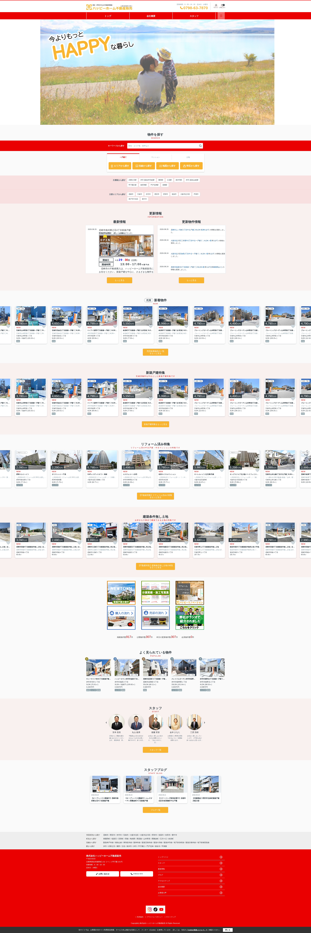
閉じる (227, 930)
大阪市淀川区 (185, 194)
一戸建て (123, 157)
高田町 (121, 839)
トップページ (163, 857)
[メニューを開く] (221, 15)
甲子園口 (141, 846)
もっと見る (119, 280)
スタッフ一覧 (155, 750)
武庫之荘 (111, 846)
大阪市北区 (134, 835)
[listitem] (102, 325)
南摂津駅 (143, 185)
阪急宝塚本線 (147, 842)
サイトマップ (171, 917)
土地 (188, 157)
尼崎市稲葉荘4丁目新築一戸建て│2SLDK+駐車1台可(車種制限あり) (196, 267)
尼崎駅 (164, 185)
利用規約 (140, 917)
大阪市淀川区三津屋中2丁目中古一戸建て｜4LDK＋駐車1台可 (194, 241)
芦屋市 (196, 194)
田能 (127, 839)
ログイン (216, 7)
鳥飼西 (133, 839)
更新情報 (161, 869)
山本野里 (147, 839)
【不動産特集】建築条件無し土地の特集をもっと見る (155, 566)
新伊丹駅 (179, 180)
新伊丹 (129, 846)
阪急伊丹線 (168, 842)
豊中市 (144, 199)
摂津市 (165, 194)
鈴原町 (171, 839)
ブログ (160, 875)
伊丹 (105, 846)
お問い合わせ (104, 874)
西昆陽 (139, 839)
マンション (155, 157)
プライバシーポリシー (155, 917)
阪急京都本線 (191, 842)
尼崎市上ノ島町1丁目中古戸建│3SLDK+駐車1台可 (190, 230)
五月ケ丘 (163, 839)
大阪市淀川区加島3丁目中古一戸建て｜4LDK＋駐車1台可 (192, 254)
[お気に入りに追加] (8, 326)
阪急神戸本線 (108, 842)
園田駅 (160, 180)
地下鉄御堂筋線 (203, 842)
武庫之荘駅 (133, 180)
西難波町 (155, 839)
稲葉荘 (114, 839)
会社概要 (151, 16)
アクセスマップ (164, 881)
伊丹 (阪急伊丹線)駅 (147, 180)
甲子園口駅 (133, 185)
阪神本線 (137, 842)
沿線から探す (145, 166)
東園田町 (107, 839)
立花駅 (169, 180)
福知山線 (118, 842)
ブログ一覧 (155, 810)
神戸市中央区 (133, 199)
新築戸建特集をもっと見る (155, 424)
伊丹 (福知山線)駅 (192, 180)
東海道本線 (127, 842)
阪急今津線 (158, 842)
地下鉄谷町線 (179, 842)
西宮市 (157, 194)
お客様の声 (162, 893)
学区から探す (192, 166)
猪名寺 (157, 846)
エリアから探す (121, 166)
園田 (118, 846)
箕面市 (174, 194)
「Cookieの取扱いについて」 (196, 930)
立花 (123, 846)
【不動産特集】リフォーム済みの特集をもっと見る (155, 496)
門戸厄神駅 (155, 185)
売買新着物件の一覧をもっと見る (155, 352)
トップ (108, 16)
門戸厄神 (150, 846)
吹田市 (167, 835)
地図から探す (169, 166)
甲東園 (164, 846)
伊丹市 (148, 194)
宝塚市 (139, 194)
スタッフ (194, 16)
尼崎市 (131, 194)
